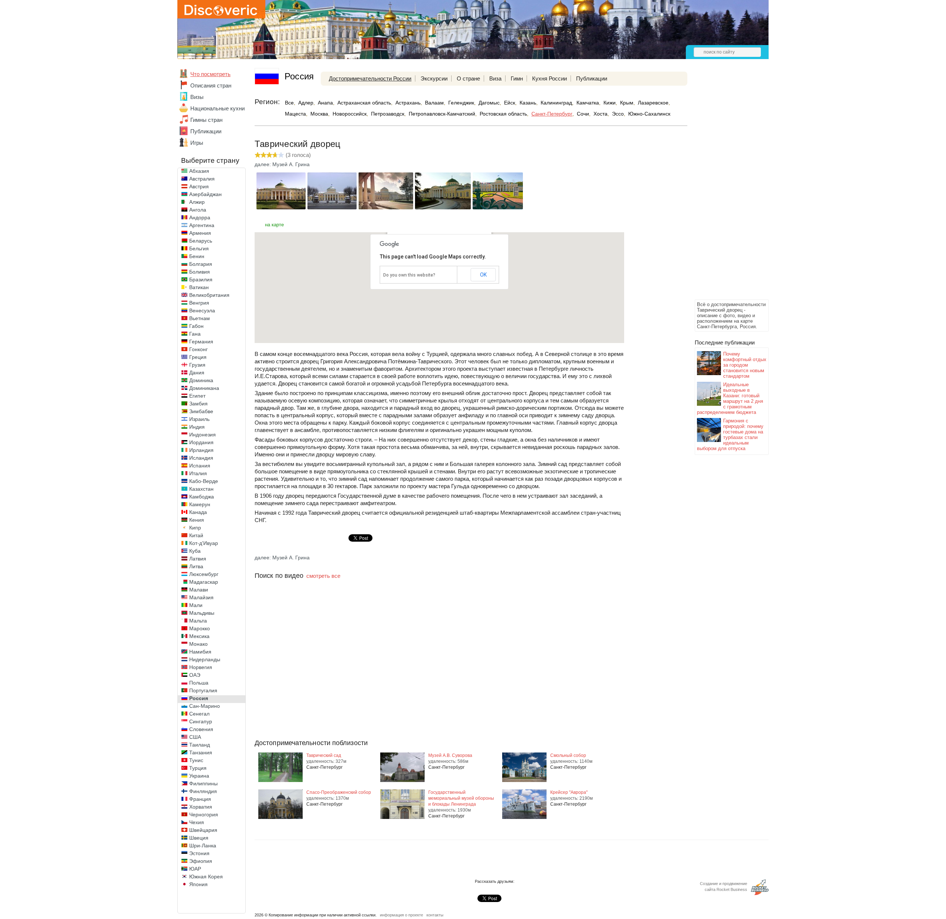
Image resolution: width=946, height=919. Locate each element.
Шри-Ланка (202, 845)
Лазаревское (653, 103)
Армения (200, 233)
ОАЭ (194, 675)
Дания (196, 373)
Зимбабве (201, 411)
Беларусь (200, 241)
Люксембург (203, 574)
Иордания (201, 442)
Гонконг (198, 349)
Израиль (199, 419)
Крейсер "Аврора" (569, 792)
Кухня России (549, 78)
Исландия (201, 458)
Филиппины (203, 783)
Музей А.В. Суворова (450, 755)
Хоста (600, 114)
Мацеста (295, 114)
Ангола (197, 210)
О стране (468, 78)
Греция (198, 357)
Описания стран (210, 85)
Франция (200, 799)
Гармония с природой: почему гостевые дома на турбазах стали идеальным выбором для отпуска (730, 434)
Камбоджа (201, 497)
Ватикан (199, 287)
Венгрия (199, 303)
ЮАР (195, 869)
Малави (198, 590)
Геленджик (461, 103)
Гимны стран (206, 120)
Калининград (556, 103)
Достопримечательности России (370, 78)
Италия (198, 473)
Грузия (197, 365)
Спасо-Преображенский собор (338, 792)
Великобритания (209, 295)
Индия (197, 427)
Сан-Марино (204, 706)
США (195, 737)
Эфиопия (200, 861)
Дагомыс (489, 103)
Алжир (197, 202)
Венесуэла (202, 310)
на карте (274, 224)
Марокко (199, 628)
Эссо (618, 114)
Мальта (198, 621)
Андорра (199, 217)
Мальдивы (201, 613)
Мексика (199, 636)
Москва (319, 114)
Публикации (205, 131)
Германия (201, 341)
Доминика (201, 380)
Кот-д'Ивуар (203, 543)
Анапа (325, 103)
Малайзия (201, 597)
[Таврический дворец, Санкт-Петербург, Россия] (281, 207)
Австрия (199, 186)
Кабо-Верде (203, 481)
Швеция (198, 838)
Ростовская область (503, 114)
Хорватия (200, 807)
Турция (198, 768)
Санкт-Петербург (551, 114)
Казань (528, 103)
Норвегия (200, 667)
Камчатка (587, 103)
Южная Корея (206, 876)
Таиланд (199, 745)
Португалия (203, 690)
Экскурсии (434, 78)
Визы (197, 97)
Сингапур (200, 721)
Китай (196, 535)
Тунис (196, 760)
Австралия (202, 179)
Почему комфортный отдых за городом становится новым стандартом (744, 365)
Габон (196, 326)
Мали (196, 605)
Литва (196, 566)
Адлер (305, 103)
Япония (198, 884)
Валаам (434, 103)
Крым (626, 103)
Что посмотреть (210, 74)
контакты (434, 915)
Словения (201, 729)
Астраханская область (364, 103)
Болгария (200, 264)
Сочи (583, 114)
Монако (198, 644)
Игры (196, 143)
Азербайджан (205, 194)
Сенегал (199, 714)
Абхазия (199, 171)
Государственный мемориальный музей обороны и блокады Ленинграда (461, 798)
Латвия (197, 559)
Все (289, 103)
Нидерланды (204, 659)
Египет (197, 396)
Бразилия (200, 279)
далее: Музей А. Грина (282, 164)
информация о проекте (401, 915)
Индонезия (202, 435)
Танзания (200, 752)
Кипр (195, 528)
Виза (495, 78)
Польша (198, 683)
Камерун (199, 504)
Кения (196, 520)
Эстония (199, 853)
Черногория (203, 814)
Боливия (199, 272)
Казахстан (201, 489)
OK (483, 275)
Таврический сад (323, 755)
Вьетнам (199, 318)
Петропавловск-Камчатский (442, 114)
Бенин (196, 256)
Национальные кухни (217, 108)
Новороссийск (350, 114)
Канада (198, 512)
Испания (199, 466)
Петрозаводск (387, 114)
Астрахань (408, 103)
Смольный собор (568, 755)
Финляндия (203, 791)
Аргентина (201, 225)
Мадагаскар (203, 582)
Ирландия (201, 450)
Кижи (609, 103)
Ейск (509, 103)
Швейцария (203, 830)
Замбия (198, 404)
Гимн (517, 78)
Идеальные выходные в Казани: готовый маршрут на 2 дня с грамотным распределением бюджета (730, 398)
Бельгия (199, 248)
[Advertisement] (724, 187)
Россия (198, 698)
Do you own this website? (409, 275)
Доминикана (204, 388)
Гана (195, 334)
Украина (199, 776)
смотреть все (323, 576)
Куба (195, 551)
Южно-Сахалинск (649, 114)
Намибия (200, 652)
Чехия (196, 822)
